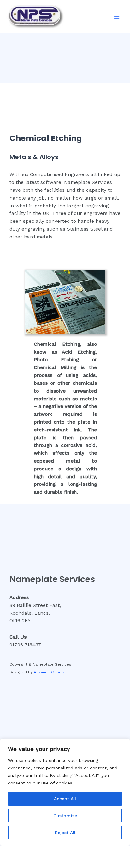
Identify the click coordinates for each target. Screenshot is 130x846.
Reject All (65, 832)
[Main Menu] (117, 17)
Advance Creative (50, 672)
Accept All (65, 798)
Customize (65, 815)
